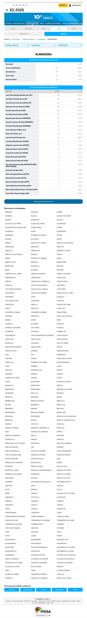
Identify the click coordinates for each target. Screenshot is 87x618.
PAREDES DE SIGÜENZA (12, 435)
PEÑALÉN (34, 439)
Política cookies (56, 601)
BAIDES (59, 258)
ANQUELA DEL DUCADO (38, 243)
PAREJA (33, 435)
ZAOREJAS (8, 578)
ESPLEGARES (35, 328)
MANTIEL (60, 385)
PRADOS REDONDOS (63, 455)
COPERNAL (8, 316)
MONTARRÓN (35, 416)
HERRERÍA (34, 351)
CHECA (33, 297)
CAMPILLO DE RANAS (64, 274)
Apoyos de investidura (71, 23)
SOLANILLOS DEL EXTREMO (66, 493)
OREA (7, 432)
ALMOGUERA (9, 235)
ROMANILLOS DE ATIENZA (13, 474)
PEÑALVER (60, 439)
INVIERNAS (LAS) (36, 370)
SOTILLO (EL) (35, 497)
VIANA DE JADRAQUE (12, 559)
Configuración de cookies (69, 601)
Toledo (75, 590)
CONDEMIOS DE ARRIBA (38, 312)
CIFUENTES (60, 301)
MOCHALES (60, 408)
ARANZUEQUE (9, 247)
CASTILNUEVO (9, 293)
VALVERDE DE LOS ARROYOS (66, 555)
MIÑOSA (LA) (61, 405)
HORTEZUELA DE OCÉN (64, 358)
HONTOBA (8, 358)
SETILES (59, 489)
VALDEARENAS (36, 539)
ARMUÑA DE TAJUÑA (63, 250)
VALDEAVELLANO (62, 539)
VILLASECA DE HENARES (65, 563)
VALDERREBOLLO (10, 551)
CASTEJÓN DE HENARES (13, 289)
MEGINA (59, 397)
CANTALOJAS (61, 277)
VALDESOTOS (35, 551)
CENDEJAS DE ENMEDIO (39, 293)
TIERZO (7, 509)
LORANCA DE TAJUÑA (12, 378)
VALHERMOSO (9, 555)
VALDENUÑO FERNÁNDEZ (39, 547)
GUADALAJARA (36, 347)
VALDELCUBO (9, 547)
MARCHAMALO (35, 389)
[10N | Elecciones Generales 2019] (43, 17)
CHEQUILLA (60, 297)
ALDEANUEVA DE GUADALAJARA (15, 227)
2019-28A (28, 28)
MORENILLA (9, 420)
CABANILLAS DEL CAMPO (13, 274)
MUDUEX (34, 420)
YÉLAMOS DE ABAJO (63, 570)
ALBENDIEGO (35, 220)
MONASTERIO (61, 412)
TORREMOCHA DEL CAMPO (65, 520)
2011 (74, 28)
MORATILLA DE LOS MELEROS (66, 416)
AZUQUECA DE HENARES (39, 258)
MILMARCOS (35, 405)
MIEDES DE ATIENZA (37, 401)
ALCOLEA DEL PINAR (37, 224)
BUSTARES (60, 270)
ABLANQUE (34, 212)
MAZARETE (60, 393)
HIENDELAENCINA (62, 351)
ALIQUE (33, 231)
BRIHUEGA (60, 266)
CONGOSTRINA (62, 312)
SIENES (7, 493)
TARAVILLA (60, 501)
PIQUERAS (60, 447)
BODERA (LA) (35, 266)
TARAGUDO (34, 501)
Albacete (12, 590)
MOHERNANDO (10, 412)
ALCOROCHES (61, 224)
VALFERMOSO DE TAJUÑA (65, 551)
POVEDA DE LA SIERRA (38, 451)
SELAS (7, 489)
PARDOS (59, 432)
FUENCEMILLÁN (10, 335)
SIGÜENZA (34, 493)
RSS (52, 603)
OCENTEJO (34, 424)
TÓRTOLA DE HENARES (12, 528)
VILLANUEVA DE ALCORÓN (39, 559)
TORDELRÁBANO (10, 513)
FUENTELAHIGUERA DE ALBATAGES (42, 335)
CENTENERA (9, 297)
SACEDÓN (34, 478)
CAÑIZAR (8, 281)
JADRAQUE (8, 374)
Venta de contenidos (17, 601)
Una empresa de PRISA (43, 610)
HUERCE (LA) (9, 362)
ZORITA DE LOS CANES (64, 578)
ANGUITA (8, 243)
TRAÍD (7, 532)
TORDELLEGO (61, 509)
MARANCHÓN (9, 389)
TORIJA (59, 513)
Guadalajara (59, 590)
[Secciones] (7, 10)
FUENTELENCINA (62, 335)
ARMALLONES (35, 250)
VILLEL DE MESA (36, 566)
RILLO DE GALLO (62, 466)
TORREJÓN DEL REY (11, 520)
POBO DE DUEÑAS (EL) (12, 451)
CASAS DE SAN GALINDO (39, 285)
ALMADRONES (61, 231)
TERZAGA (60, 505)
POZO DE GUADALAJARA (13, 455)
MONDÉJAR (9, 416)
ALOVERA (8, 239)
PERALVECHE (35, 443)
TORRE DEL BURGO (63, 516)
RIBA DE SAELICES (37, 466)
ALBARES (8, 220)
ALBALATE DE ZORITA (64, 216)
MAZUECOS (8, 397)
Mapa (42, 23)
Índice (48, 603)
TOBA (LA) (34, 509)
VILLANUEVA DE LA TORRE (13, 563)
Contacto (8, 601)
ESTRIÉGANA (9, 331)
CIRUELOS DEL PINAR (64, 304)
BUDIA (7, 270)
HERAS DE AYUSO (11, 351)
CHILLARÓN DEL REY (12, 301)
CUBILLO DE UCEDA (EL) (64, 316)
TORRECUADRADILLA (38, 516)
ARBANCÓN (35, 247)
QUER (58, 459)
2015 (59, 28)
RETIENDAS (9, 466)
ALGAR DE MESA (36, 227)
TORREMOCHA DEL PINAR (13, 524)
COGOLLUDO (61, 308)
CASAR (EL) (8, 285)
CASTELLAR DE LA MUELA (39, 289)
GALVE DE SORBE (62, 343)
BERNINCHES (9, 266)
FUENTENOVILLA (62, 339)
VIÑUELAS (60, 566)
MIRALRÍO (34, 408)
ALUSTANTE (35, 239)
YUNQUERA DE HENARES (39, 574)
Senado (63, 34)
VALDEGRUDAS (62, 543)
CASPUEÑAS (61, 285)
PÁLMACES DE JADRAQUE (39, 432)
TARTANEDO (9, 505)
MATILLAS (34, 393)
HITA (32, 355)
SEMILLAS (34, 489)
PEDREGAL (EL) (10, 439)
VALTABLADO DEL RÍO (38, 555)
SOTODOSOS (61, 497)
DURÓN (33, 320)
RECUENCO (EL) (36, 462)
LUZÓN (7, 381)
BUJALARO (34, 270)
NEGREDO (8, 424)
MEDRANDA (35, 397)
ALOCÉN (59, 235)
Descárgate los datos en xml (43, 201)
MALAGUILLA (9, 385)
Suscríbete (62, 5)
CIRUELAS (34, 304)
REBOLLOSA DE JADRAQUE (14, 462)
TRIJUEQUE (34, 532)
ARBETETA (60, 247)
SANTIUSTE (9, 486)
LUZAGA (59, 378)
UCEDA (7, 536)
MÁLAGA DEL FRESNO (64, 381)
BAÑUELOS (34, 262)
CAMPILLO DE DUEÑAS (38, 274)
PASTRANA (60, 435)
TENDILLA (34, 505)
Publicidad (27, 601)
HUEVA (7, 366)
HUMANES (34, 366)
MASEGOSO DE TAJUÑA (64, 389)
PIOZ (32, 447)
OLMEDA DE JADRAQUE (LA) (40, 428)
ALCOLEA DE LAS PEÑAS (13, 224)
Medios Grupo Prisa (43, 615)
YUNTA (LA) (60, 574)
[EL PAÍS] (17, 10)
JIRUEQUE (34, 374)
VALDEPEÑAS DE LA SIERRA (66, 547)
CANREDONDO (36, 277)
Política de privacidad (44, 601)
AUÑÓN (7, 258)
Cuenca (43, 590)
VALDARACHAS (10, 539)
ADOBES (59, 212)
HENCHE (59, 347)
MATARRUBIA (9, 393)
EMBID (59, 320)
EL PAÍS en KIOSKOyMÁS (39, 603)
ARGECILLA (8, 250)
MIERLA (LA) (61, 401)
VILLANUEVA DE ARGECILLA (66, 559)
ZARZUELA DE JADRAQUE (39, 578)
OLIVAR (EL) (60, 424)
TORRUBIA (60, 524)
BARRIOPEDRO (61, 262)
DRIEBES (8, 320)
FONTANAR (34, 331)
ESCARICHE (34, 324)
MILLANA (8, 405)
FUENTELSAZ (9, 339)
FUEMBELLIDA (61, 331)
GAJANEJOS (9, 343)
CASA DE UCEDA (62, 281)
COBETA (7, 308)
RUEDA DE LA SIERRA (64, 474)
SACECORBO (9, 478)
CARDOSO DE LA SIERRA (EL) (40, 281)
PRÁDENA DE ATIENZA (38, 455)
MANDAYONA (35, 385)
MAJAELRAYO (35, 381)
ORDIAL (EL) (61, 428)
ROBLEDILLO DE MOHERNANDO (41, 470)
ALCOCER (60, 220)
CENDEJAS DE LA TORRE (65, 293)
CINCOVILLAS (9, 304)
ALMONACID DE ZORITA (38, 235)
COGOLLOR (34, 308)
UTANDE (59, 536)
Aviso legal (34, 601)
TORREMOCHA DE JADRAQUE (40, 520)
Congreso (23, 34)
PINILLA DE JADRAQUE (64, 443)
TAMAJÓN (8, 501)
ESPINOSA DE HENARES (13, 328)
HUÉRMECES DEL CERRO (39, 362)
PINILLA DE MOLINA (11, 447)
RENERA (59, 462)
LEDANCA (60, 374)
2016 (43, 28)
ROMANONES (35, 474)
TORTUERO (60, 528)
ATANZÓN (34, 254)
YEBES (7, 570)
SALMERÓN (9, 482)
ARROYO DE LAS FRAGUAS (13, 254)
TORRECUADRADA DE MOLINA (15, 516)
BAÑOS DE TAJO (10, 262)
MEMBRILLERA (9, 401)
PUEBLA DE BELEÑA (11, 459)
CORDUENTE (35, 316)
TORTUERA (34, 528)
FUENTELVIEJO (36, 339)
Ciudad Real (28, 590)
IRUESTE (59, 370)
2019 (13, 28)
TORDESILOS (35, 513)
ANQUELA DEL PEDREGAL (65, 243)
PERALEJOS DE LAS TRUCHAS (15, 443)
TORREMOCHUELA (37, 524)
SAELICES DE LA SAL (63, 478)
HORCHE (34, 358)
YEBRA (33, 570)
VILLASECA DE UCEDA (12, 566)
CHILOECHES (35, 301)
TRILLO (59, 532)
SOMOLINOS (9, 497)
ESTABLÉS (60, 328)
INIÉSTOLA (8, 370)
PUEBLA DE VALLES (37, 459)
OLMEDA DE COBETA (12, 428)
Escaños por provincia (53, 23)
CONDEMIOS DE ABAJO (12, 312)
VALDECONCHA (36, 543)
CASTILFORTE (61, 289)
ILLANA (59, 366)
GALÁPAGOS (35, 343)
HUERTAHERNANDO (63, 362)
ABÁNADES (8, 212)
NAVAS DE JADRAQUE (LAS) (66, 420)
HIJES (7, 355)
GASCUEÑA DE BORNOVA (13, 347)
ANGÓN (59, 239)
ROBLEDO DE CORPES (64, 470)
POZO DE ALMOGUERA (64, 451)
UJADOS (33, 536)
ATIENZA (59, 254)
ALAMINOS (8, 216)
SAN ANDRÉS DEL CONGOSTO (41, 482)
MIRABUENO (9, 408)
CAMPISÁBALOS (10, 277)
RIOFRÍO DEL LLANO (11, 470)
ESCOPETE (60, 324)
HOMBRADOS (61, 355)
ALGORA (59, 227)
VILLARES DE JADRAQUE (39, 563)
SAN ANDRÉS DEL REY (64, 482)
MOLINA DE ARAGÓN (37, 412)
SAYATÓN (60, 486)
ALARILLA (34, 216)
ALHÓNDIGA (9, 231)
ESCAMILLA (9, 324)
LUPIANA (34, 378)
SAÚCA (33, 486)
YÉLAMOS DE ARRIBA (12, 574)
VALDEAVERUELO (10, 543)
